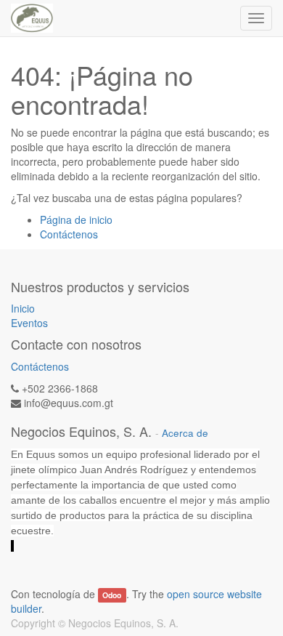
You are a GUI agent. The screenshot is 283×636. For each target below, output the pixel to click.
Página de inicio (76, 219)
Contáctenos (69, 234)
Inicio (23, 308)
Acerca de (185, 433)
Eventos (29, 322)
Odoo (111, 594)
